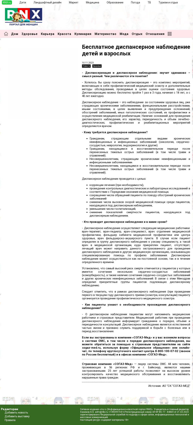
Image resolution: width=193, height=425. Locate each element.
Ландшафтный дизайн (47, 2)
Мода (124, 34)
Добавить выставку (17, 416)
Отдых (137, 34)
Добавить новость (16, 412)
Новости (86, 66)
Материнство (105, 34)
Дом (14, 34)
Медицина (92, 2)
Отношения (155, 34)
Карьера (47, 34)
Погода (135, 2)
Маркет (73, 2)
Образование (115, 2)
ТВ (149, 2)
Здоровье (29, 34)
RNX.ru (7, 2)
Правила (10, 420)
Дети (22, 2)
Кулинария (82, 34)
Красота (64, 34)
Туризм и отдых (168, 2)
